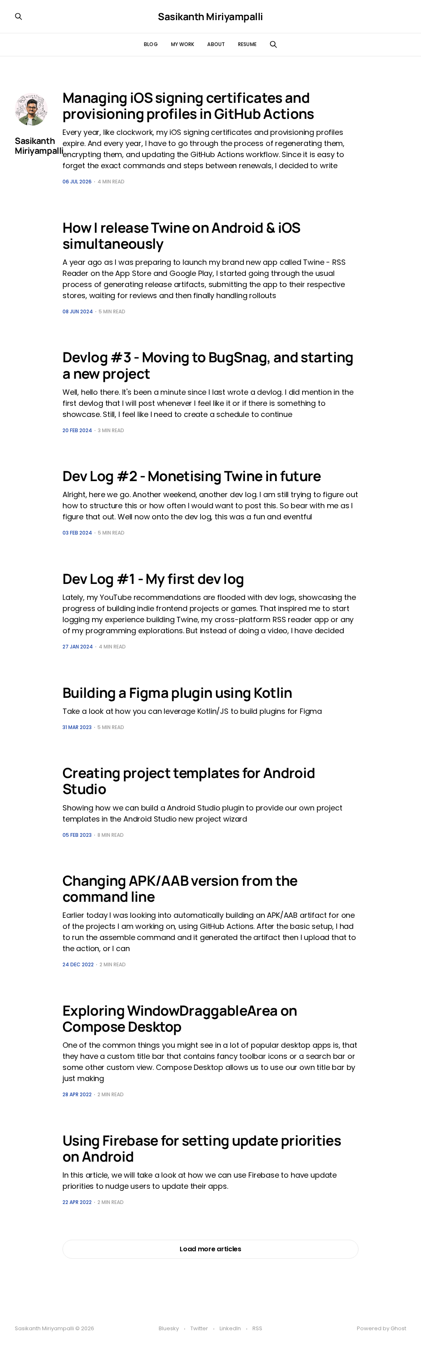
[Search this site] (273, 44)
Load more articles (210, 1249)
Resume (247, 44)
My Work (182, 44)
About (216, 44)
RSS (257, 1328)
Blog (150, 44)
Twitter (199, 1328)
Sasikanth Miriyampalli (210, 16)
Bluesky (169, 1328)
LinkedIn (230, 1328)
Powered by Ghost (381, 1328)
